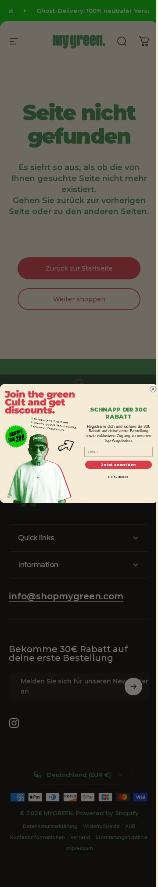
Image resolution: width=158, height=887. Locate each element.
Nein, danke (115, 477)
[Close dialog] (150, 389)
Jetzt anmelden (115, 465)
